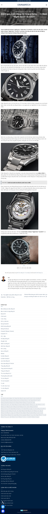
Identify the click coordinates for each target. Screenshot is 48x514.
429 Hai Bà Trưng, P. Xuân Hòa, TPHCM (10, 454)
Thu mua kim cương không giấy (8, 483)
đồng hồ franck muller (24, 406)
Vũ (30, 21)
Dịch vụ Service (4, 321)
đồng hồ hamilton (33, 406)
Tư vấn (2, 383)
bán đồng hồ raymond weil (23, 398)
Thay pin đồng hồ (5, 371)
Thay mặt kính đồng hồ (6, 368)
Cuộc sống (3, 318)
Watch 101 (3, 390)
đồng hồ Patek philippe (21, 412)
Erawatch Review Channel (7, 331)
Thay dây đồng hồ (5, 366)
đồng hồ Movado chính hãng (15, 410)
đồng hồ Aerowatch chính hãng (7, 404)
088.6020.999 (8, 440)
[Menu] (2, 4)
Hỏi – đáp (3, 336)
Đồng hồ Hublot (37, 400)
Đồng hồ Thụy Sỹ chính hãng (28, 402)
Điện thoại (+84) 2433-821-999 (8, 437)
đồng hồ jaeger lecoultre (31, 408)
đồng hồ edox (9, 406)
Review (2, 353)
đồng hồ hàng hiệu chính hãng (19, 408)
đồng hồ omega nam (11, 412)
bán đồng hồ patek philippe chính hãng (9, 398)
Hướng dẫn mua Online (6, 505)
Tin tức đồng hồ (29, 11)
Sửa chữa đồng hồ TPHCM (7, 363)
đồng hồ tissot (15, 416)
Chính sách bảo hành (6, 493)
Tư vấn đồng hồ (5, 388)
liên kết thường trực (39, 272)
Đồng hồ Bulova (17, 400)
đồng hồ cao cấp (33, 404)
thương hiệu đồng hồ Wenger (7, 400)
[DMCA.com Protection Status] (24, 510)
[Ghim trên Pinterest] (28, 268)
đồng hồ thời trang (12, 414)
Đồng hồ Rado (19, 402)
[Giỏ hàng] (46, 5)
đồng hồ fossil (16, 406)
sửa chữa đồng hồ (5, 361)
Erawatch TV (4, 333)
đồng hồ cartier (41, 404)
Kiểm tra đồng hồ (5, 343)
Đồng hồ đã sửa (5, 328)
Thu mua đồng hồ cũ (6, 373)
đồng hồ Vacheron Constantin (25, 416)
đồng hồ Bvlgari (26, 404)
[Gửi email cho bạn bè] (25, 268)
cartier (31, 398)
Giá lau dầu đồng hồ (6, 476)
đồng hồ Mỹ (24, 410)
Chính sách (3, 316)
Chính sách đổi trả (5, 498)
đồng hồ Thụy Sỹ (42, 414)
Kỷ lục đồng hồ (4, 351)
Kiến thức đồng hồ (19, 11)
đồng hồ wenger (35, 416)
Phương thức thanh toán (7, 500)
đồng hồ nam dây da (38, 410)
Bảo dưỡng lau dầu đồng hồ (8, 309)
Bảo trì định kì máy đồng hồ (8, 311)
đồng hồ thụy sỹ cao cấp (6, 416)
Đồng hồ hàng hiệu (5, 402)
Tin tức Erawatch (5, 381)
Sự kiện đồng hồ (5, 356)
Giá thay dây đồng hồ (6, 478)
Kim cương (3, 348)
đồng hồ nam (30, 410)
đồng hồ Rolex (4, 414)
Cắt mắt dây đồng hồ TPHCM (8, 474)
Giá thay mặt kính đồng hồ (7, 481)
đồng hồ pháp (29, 412)
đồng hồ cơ (3, 406)
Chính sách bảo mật (6, 496)
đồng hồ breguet (18, 404)
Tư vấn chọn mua (5, 386)
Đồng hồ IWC (12, 402)
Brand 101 (3, 314)
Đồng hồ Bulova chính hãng (27, 400)
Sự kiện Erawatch (5, 358)
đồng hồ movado (4, 410)
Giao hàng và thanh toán (7, 503)
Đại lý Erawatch (5, 323)
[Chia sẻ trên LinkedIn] (30, 268)
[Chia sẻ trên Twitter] (23, 268)
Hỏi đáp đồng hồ (5, 338)
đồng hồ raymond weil (38, 412)
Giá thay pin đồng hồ (6, 469)
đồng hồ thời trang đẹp (21, 414)
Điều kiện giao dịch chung (7, 491)
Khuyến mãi (4, 341)
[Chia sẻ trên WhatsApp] (18, 268)
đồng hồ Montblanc (41, 408)
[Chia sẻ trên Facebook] (20, 268)
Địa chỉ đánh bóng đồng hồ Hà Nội (9, 471)
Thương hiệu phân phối (6, 376)
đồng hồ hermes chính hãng (6, 408)
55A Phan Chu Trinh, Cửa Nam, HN (9, 452)
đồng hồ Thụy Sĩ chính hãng (32, 414)
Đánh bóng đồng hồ (6, 326)
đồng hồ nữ (3, 412)
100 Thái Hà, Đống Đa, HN (7, 450)
